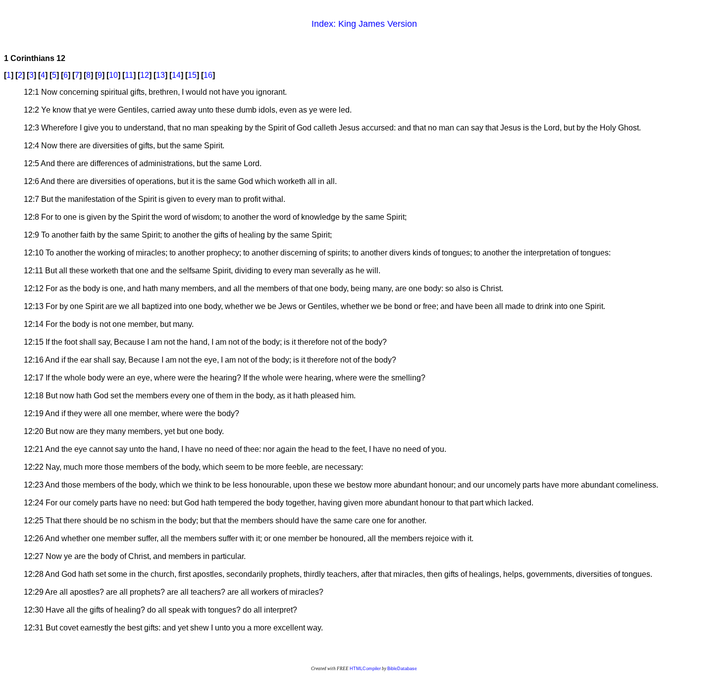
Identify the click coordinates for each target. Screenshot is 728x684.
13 (160, 75)
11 (129, 75)
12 (144, 75)
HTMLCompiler (365, 668)
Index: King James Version (364, 24)
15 (192, 75)
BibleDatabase (402, 668)
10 (113, 75)
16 (208, 75)
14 (176, 75)
